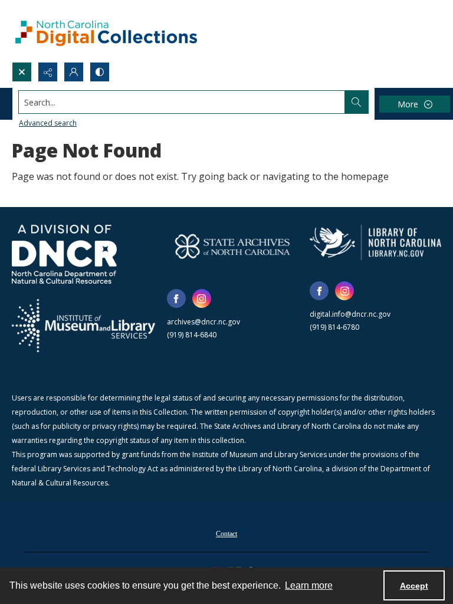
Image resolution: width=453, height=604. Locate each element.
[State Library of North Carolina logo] (375, 242)
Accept (414, 585)
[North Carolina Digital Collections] (106, 31)
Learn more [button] (309, 585)
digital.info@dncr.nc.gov (350, 314)
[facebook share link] (176, 298)
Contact (226, 534)
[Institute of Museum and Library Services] (83, 325)
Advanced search (48, 123)
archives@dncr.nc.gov (203, 322)
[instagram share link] (201, 298)
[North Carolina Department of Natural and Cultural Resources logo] (64, 254)
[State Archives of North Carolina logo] (232, 246)
